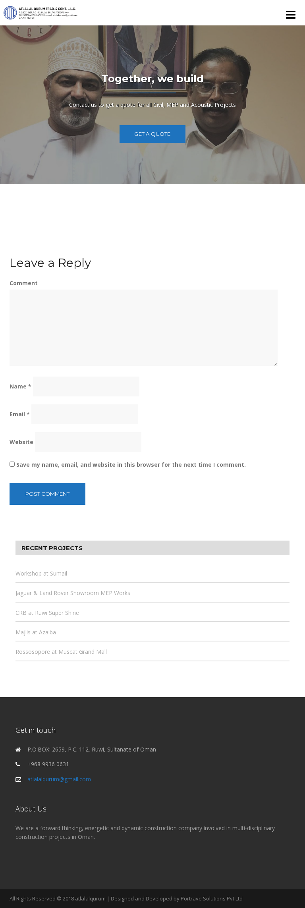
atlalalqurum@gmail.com (59, 779)
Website (21, 442)
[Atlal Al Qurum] (41, 12)
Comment (24, 283)
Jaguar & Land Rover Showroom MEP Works (72, 593)
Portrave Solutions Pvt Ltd (212, 898)
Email (20, 414)
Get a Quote (152, 134)
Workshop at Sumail (41, 573)
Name (20, 386)
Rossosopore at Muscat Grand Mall (61, 651)
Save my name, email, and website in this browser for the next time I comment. (131, 464)
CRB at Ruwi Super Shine (47, 612)
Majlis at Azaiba (35, 632)
